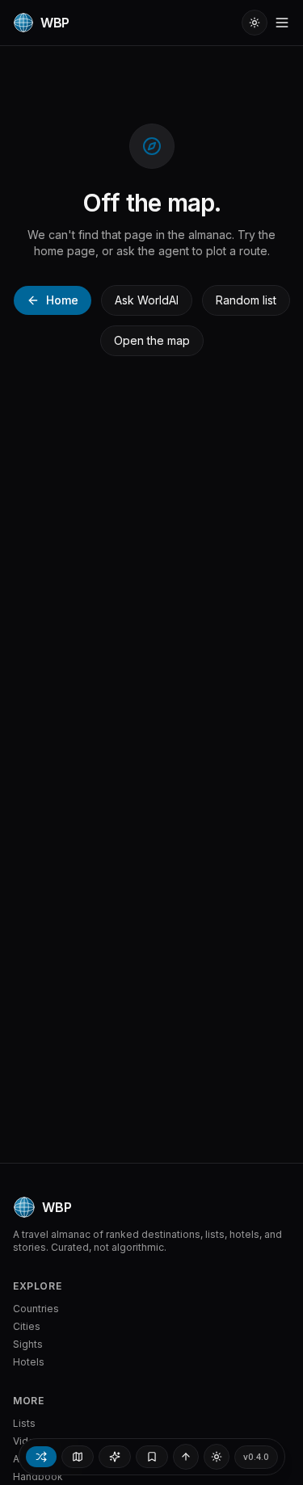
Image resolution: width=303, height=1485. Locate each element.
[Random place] (41, 1456)
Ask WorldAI (147, 300)
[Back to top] (186, 1457)
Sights (28, 1344)
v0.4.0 (256, 1457)
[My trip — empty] (152, 1456)
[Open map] (77, 1456)
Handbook (38, 1476)
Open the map (152, 340)
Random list (246, 300)
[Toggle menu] (282, 23)
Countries (36, 1309)
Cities (26, 1326)
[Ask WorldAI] (115, 1456)
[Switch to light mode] (254, 23)
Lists (24, 1423)
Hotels (28, 1362)
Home (62, 300)
